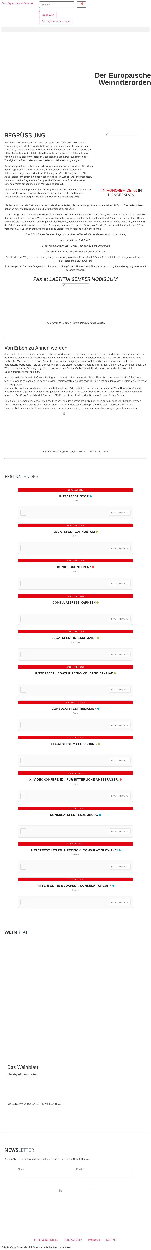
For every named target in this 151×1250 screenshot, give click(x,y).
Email (79, 1169)
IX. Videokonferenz (74, 567)
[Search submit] (41, 10)
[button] (75, 29)
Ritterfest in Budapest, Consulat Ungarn (74, 885)
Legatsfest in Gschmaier (74, 638)
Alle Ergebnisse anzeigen (56, 21)
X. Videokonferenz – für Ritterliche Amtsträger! (74, 779)
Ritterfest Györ (74, 496)
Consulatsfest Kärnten (74, 602)
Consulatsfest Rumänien (74, 708)
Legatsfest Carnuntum (74, 531)
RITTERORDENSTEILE (46, 1239)
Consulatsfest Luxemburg (74, 814)
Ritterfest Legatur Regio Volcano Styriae (74, 673)
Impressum (94, 1239)
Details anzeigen (119, 513)
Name (21, 1169)
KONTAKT (111, 1239)
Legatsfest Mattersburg (74, 744)
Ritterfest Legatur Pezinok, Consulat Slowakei (74, 850)
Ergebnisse (48, 14)
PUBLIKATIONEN (73, 1239)
